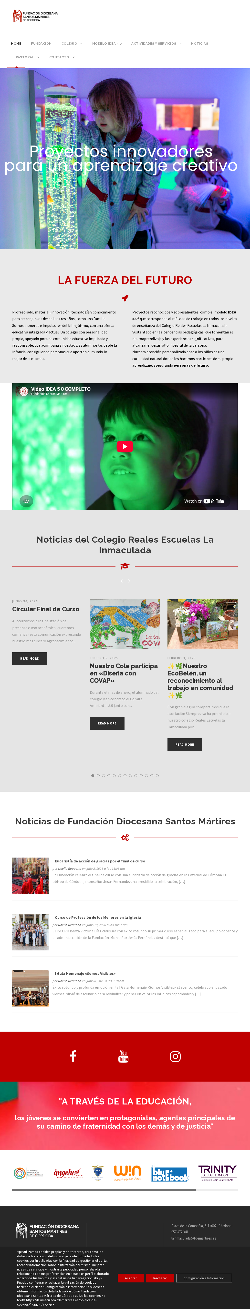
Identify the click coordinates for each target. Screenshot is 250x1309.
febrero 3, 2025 (181, 658)
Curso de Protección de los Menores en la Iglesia (98, 917)
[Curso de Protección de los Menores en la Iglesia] (30, 931)
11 (146, 775)
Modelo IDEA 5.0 (107, 43)
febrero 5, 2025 (104, 658)
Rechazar (160, 1278)
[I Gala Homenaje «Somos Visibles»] (30, 987)
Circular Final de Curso (45, 609)
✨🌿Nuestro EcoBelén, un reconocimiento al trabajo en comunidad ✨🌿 (200, 680)
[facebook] (73, 1056)
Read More (29, 658)
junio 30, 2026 (25, 601)
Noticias (199, 43)
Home (16, 43)
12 (151, 775)
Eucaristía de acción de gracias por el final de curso (100, 861)
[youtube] (123, 1056)
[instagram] (175, 1056)
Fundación (41, 43)
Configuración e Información (204, 1278)
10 (141, 775)
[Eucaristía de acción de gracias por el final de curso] (30, 875)
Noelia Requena (69, 868)
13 (157, 775)
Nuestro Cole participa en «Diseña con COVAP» (124, 673)
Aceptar (131, 1278)
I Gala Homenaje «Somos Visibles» (85, 973)
